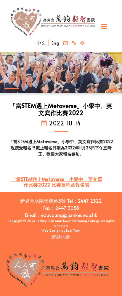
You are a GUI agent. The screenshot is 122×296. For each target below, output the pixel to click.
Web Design (51, 230)
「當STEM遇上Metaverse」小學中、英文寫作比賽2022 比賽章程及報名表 (56, 182)
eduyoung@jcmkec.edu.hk (69, 215)
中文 (41, 43)
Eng (55, 43)
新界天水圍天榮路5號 (43, 200)
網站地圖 (61, 236)
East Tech (73, 230)
